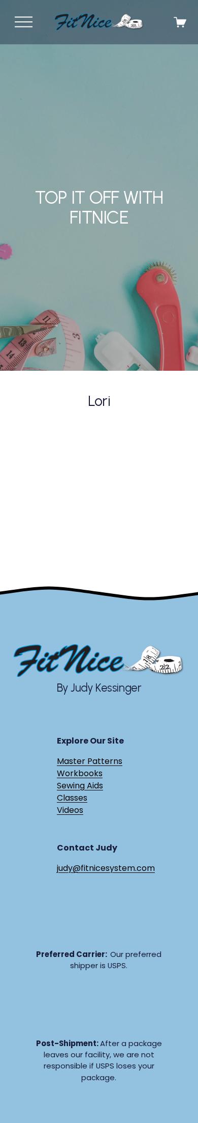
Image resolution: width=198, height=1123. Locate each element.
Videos (70, 810)
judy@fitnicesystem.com (106, 868)
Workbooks (80, 773)
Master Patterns (89, 761)
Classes (72, 798)
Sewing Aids (80, 785)
